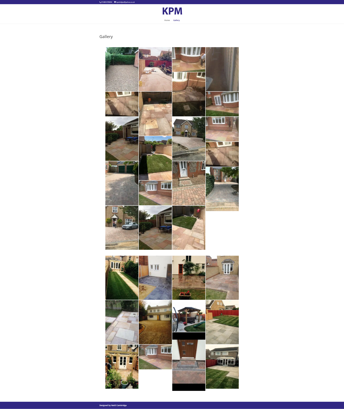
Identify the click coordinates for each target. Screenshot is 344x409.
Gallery (176, 20)
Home (167, 20)
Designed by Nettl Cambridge (113, 405)
